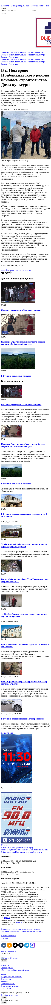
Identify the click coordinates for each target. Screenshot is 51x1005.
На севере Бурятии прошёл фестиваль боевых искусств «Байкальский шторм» (23, 343)
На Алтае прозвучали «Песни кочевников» (21, 310)
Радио (3, 850)
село (3, 270)
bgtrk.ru (7, 917)
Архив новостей (8, 936)
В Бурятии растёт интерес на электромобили (22, 719)
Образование (7, 55)
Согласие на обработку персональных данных (21, 931)
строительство (25, 270)
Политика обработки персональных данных (20, 929)
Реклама (44, 850)
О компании (34, 850)
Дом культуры (11, 270)
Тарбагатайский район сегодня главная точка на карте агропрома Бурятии (24, 545)
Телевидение (15, 6)
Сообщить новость (9, 995)
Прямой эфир (35, 6)
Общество (5, 52)
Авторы (4, 938)
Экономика (16, 52)
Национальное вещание (17, 850)
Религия (4, 57)
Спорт (16, 55)
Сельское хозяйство (28, 55)
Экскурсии (38, 852)
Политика (13, 57)
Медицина (39, 52)
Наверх (4, 845)
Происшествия (27, 52)
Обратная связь (8, 852)
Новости (5, 6)
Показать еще (7, 733)
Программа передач (24, 852)
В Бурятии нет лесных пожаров (16, 376)
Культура (41, 55)
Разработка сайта (8, 951)
